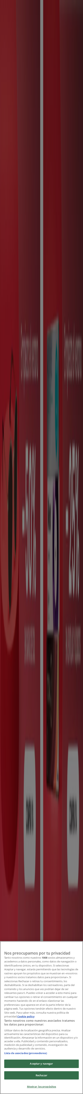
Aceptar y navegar (41, 1063)
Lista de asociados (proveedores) (25, 1053)
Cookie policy (25, 1016)
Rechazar (41, 1075)
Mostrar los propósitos (41, 1086)
